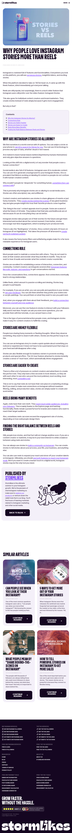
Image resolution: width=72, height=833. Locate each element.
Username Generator (9, 790)
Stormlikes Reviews (43, 759)
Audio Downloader (42, 783)
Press (4, 762)
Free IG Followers (8, 749)
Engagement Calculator (10, 788)
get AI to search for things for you (29, 147)
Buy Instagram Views (11, 734)
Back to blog (16, 513)
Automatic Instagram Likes (13, 737)
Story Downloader (8, 785)
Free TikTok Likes (42, 747)
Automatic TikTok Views (47, 739)
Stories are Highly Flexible (17, 123)
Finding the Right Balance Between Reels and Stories (26, 129)
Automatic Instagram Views (13, 739)
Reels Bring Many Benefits (17, 127)
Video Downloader (42, 777)
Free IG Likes (6, 747)
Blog (3, 759)
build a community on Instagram (41, 445)
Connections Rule (14, 120)
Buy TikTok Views (44, 734)
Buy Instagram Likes (11, 731)
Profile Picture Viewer (9, 780)
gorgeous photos (34, 75)
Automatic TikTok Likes (47, 737)
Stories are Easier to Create (17, 125)
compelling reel (23, 378)
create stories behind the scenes (35, 201)
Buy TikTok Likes (44, 731)
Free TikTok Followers (44, 749)
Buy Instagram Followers (13, 729)
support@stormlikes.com (9, 815)
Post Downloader (8, 783)
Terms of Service (8, 767)
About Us (39, 757)
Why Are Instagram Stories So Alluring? (21, 118)
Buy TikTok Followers (46, 729)
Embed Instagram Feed (9, 777)
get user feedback (13, 292)
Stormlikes (14, 478)
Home (4, 757)
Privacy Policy (7, 770)
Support (5, 765)
